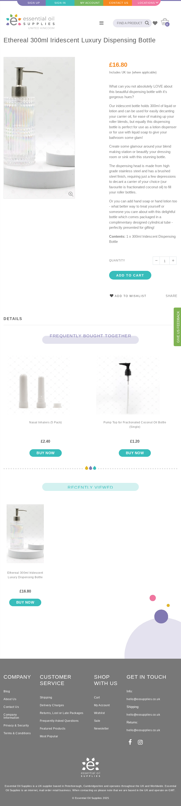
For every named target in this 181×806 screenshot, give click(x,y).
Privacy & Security (16, 725)
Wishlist (99, 713)
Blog (7, 691)
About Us (10, 699)
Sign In (60, 2)
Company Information (11, 716)
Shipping (46, 697)
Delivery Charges (52, 705)
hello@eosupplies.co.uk (143, 699)
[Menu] (101, 23)
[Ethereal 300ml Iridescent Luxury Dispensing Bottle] (25, 537)
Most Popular (49, 736)
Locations (146, 2)
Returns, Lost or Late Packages (61, 713)
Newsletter (101, 728)
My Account (90, 2)
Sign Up (34, 2)
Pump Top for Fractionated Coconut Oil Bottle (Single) (134, 425)
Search (145, 23)
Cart (97, 697)
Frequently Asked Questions (59, 720)
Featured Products (53, 728)
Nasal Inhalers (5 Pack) (45, 422)
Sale (97, 720)
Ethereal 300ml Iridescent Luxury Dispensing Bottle (80, 40)
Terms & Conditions (17, 733)
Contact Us (118, 2)
